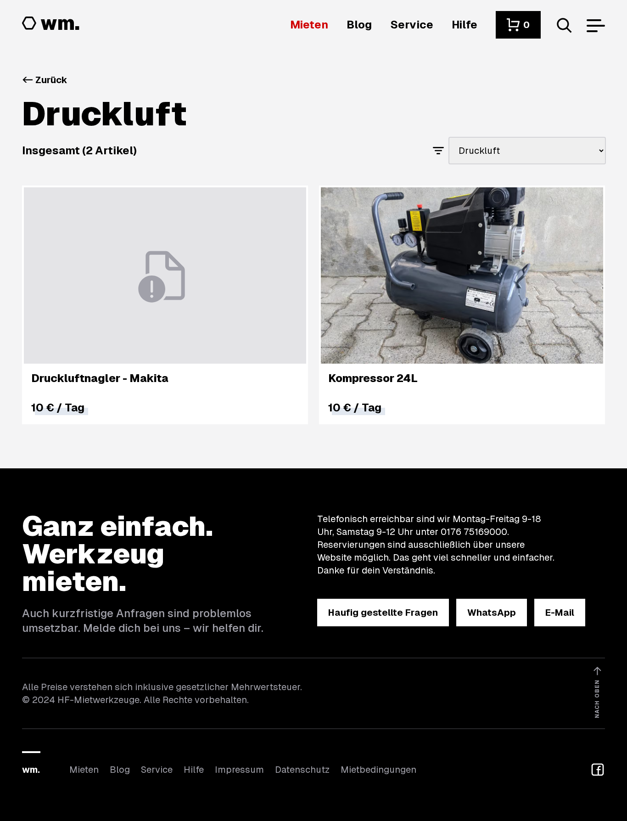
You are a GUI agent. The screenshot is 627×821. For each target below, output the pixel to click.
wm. (31, 770)
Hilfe (194, 770)
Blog (120, 770)
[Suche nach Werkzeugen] (563, 25)
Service (157, 770)
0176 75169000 (474, 532)
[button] (518, 25)
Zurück (44, 80)
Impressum (239, 770)
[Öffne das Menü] (596, 24)
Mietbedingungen (378, 770)
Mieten (84, 770)
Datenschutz (302, 770)
